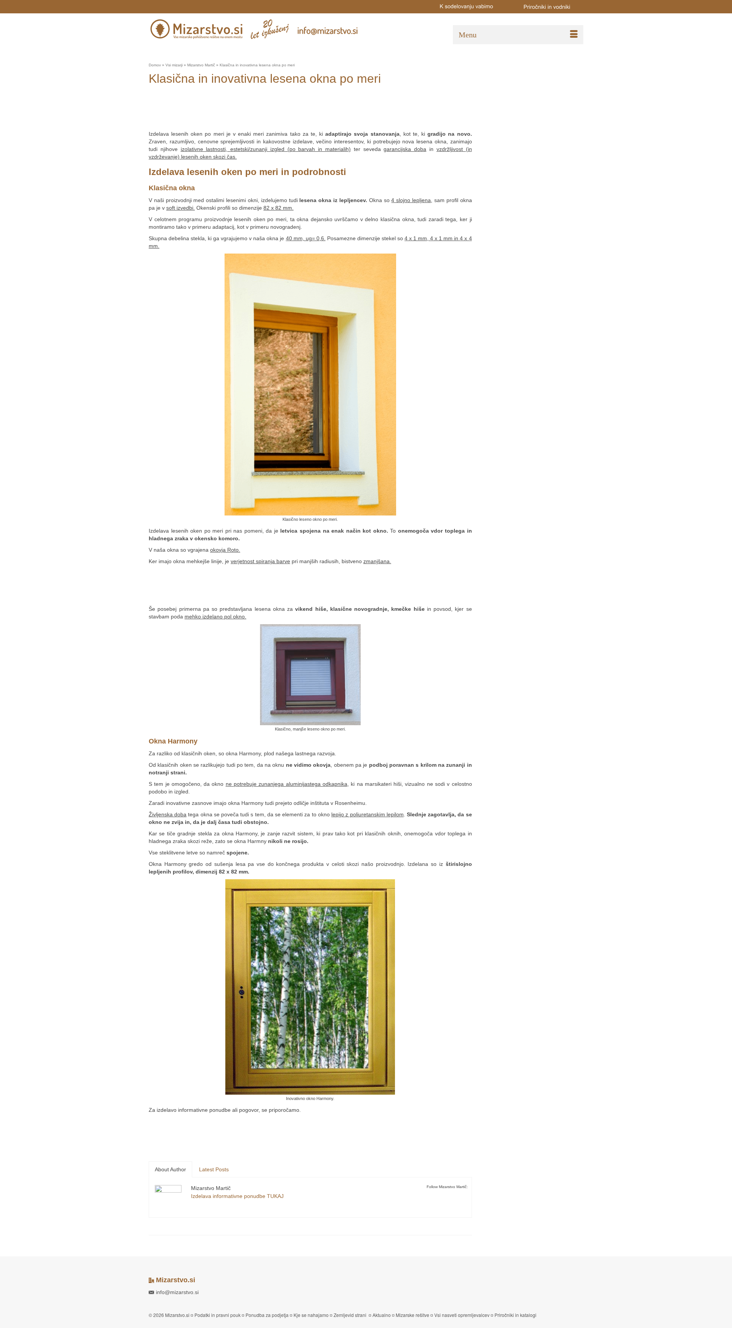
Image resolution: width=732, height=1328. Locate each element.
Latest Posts (214, 1169)
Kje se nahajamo (311, 1315)
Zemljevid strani (350, 1315)
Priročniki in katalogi (515, 1315)
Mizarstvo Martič (211, 1188)
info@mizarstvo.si (177, 1292)
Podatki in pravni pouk (217, 1315)
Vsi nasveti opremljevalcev (462, 1315)
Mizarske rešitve (412, 1315)
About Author (170, 1169)
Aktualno (381, 1315)
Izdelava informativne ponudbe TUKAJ (237, 1196)
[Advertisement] (287, 111)
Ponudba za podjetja (267, 1315)
